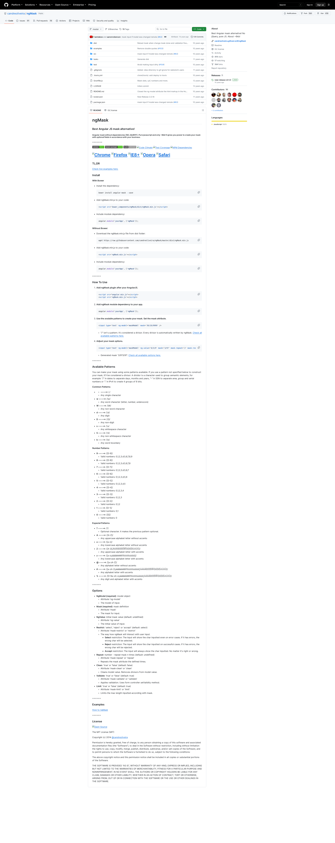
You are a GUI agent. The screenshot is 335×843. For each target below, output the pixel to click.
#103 (160, 48)
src (95, 54)
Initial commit (143, 86)
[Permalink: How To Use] (90, 282)
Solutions (30, 4)
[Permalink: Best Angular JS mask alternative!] (90, 129)
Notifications (291, 13)
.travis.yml (98, 75)
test (95, 64)
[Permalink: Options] (90, 590)
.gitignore (98, 70)
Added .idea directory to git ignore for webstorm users (160, 70)
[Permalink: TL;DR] (90, 163)
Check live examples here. (105, 169)
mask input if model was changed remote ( (140, 37)
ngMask (32, 13)
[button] (199, 192)
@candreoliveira (120, 737)
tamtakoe (98, 37)
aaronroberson (114, 37)
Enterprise (78, 4)
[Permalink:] (90, 155)
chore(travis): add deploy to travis (152, 75)
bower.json (98, 97)
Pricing (92, 4)
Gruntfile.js (98, 81)
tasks (96, 59)
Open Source (61, 4)
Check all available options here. (145, 355)
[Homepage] (6, 5)
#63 (160, 37)
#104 (161, 64)
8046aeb (174, 37)
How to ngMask (100, 710)
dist (95, 43)
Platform (16, 4)
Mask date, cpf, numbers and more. (152, 81)
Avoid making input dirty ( (148, 64)
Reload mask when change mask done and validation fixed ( (163, 43)
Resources (45, 4)
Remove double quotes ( (147, 48)
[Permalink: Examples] (90, 704)
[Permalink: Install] (90, 175)
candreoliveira (16, 13)
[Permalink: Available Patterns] (90, 367)
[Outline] (203, 110)
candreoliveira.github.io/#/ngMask (230, 41)
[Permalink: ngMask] (90, 120)
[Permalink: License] (90, 721)
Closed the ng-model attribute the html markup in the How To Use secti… (168, 91)
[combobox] (174, 29)
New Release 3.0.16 (145, 97)
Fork (308, 13)
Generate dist (143, 59)
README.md (99, 91)
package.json (99, 102)
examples (98, 48)
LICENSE (97, 86)
